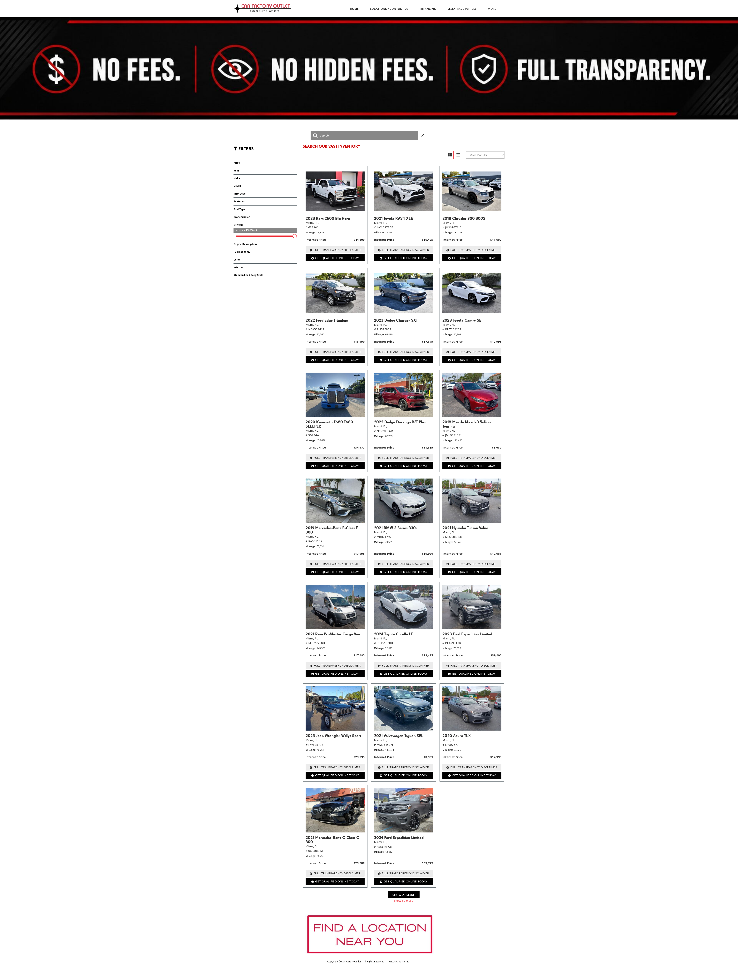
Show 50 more (403, 900)
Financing (428, 9)
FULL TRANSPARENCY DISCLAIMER (337, 250)
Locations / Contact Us (389, 9)
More (492, 9)
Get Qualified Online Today (337, 258)
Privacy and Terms (399, 961)
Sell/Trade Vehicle (461, 9)
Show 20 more (403, 895)
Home (354, 9)
